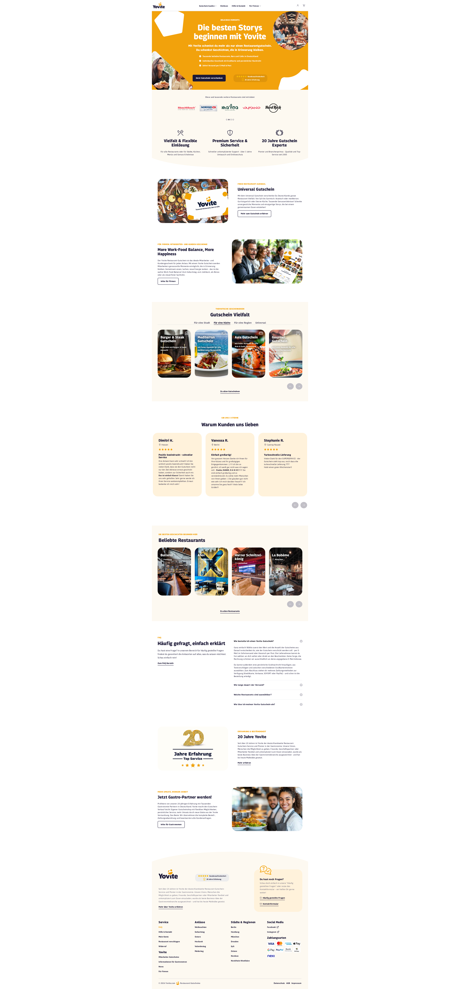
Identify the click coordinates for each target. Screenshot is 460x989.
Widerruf (163, 946)
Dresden (234, 941)
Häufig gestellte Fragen (273, 898)
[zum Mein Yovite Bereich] (298, 5)
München (235, 937)
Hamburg (235, 932)
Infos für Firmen (168, 281)
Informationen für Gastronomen (173, 962)
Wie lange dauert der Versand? (249, 685)
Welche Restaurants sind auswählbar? (253, 695)
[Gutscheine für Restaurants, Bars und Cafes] (159, 5)
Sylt (232, 946)
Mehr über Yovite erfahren (171, 907)
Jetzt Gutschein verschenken (209, 78)
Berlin (233, 927)
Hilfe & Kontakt (238, 6)
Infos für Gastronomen (171, 824)
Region (243, 322)
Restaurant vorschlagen (169, 941)
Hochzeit (199, 941)
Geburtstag (200, 932)
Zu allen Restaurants (230, 611)
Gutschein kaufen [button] (207, 6)
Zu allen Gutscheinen (230, 391)
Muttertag (199, 951)
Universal (260, 322)
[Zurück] (290, 386)
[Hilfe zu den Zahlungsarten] (284, 949)
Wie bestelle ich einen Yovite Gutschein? (254, 641)
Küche (222, 322)
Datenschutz (279, 983)
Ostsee (234, 951)
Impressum (296, 983)
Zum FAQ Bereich (166, 663)
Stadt (202, 322)
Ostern (198, 937)
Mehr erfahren (244, 763)
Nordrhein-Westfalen (240, 961)
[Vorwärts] (303, 505)
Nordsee (235, 956)
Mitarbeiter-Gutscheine (169, 957)
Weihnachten (201, 927)
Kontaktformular (270, 904)
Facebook (271, 927)
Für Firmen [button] (254, 6)
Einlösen (224, 6)
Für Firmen (163, 971)
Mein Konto (164, 937)
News (161, 966)
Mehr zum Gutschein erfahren (254, 213)
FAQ (160, 927)
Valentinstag (200, 946)
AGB (288, 983)
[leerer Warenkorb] (304, 5)
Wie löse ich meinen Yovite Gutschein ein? (254, 704)
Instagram (272, 932)
